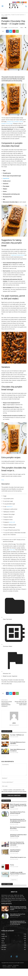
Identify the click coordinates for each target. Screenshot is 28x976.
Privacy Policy (16, 965)
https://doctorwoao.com (14, 725)
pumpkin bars (10, 121)
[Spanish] (25, 2)
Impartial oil (6, 178)
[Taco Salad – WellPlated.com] (5, 737)
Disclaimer (14, 967)
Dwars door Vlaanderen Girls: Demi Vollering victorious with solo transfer (17, 844)
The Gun (12, 864)
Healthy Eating (7, 14)
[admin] (2, 27)
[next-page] (5, 756)
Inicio (2, 14)
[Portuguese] (23, 2)
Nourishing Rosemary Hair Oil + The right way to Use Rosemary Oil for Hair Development (18, 821)
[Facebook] (7, 31)
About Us (4, 965)
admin (5, 27)
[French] (16, 2)
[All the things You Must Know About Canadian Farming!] (5, 836)
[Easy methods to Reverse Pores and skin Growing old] (5, 814)
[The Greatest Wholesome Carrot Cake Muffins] (5, 744)
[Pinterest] (14, 31)
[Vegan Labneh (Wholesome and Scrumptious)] (5, 751)
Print (2, 480)
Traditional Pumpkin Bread (17, 255)
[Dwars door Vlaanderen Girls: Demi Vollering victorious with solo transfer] (5, 844)
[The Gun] (5, 867)
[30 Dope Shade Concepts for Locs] (5, 859)
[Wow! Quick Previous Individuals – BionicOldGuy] (5, 829)
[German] (18, 2)
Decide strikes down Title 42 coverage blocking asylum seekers (21, 703)
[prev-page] (2, 756)
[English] (13, 2)
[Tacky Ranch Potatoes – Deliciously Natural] (5, 852)
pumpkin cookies (18, 121)
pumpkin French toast (6, 123)
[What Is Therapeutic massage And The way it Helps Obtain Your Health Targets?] (5, 806)
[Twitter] (10, 31)
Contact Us (10, 965)
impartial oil (9, 506)
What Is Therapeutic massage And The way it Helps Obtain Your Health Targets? (18, 806)
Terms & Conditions (7, 967)
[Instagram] (16, 956)
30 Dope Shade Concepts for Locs (18, 857)
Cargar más (13, 879)
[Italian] (21, 2)
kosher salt (12, 522)
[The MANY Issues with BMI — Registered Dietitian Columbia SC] (5, 874)
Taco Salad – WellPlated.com (17, 735)
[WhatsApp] (17, 31)
